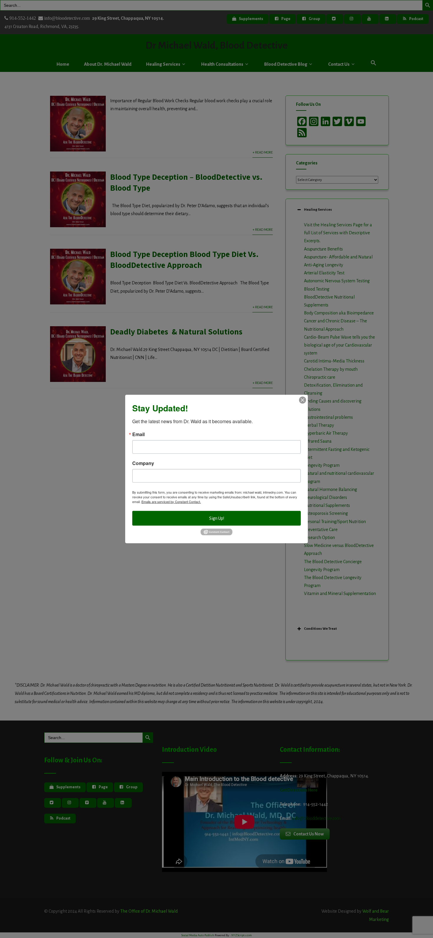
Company (143, 463)
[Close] (302, 399)
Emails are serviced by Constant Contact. (171, 501)
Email (138, 434)
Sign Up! (216, 518)
